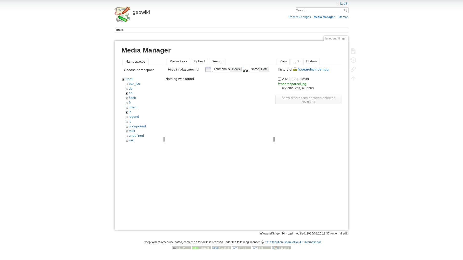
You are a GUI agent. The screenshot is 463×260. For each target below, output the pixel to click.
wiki (131, 140)
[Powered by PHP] (221, 248)
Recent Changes (300, 17)
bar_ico (134, 83)
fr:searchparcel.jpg (313, 69)
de (131, 88)
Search (346, 10)
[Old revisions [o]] (353, 60)
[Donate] (201, 248)
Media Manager (324, 17)
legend (134, 116)
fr (130, 102)
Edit (296, 61)
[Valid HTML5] (241, 248)
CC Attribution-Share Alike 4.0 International (293, 242)
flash (132, 98)
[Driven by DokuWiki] (281, 248)
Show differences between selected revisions (308, 100)
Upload (199, 61)
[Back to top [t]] (353, 78)
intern (133, 107)
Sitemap (343, 17)
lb (130, 112)
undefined (136, 135)
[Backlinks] (353, 69)
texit (132, 131)
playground (137, 126)
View (283, 61)
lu (130, 121)
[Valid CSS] (261, 248)
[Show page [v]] (353, 51)
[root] (129, 79)
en (131, 93)
